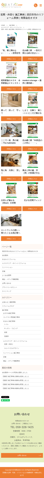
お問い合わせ (6, 283)
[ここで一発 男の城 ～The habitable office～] (11, 130)
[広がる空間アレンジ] (32, 190)
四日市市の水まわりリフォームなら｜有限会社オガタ (20, 251)
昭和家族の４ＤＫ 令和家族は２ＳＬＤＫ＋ (10, 81)
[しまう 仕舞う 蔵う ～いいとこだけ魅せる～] (32, 100)
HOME (3, 25)
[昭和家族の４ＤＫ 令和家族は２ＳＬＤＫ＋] (11, 70)
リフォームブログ (8, 306)
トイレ (6, 324)
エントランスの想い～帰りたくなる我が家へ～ (10, 233)
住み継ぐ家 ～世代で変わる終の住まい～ (32, 51)
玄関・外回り (8, 344)
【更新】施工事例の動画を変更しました (15, 380)
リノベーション (7, 267)
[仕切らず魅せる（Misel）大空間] (11, 190)
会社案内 (5, 255)
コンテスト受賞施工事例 (11, 317)
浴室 (5, 332)
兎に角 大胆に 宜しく (10, 171)
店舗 (3, 271)
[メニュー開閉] (41, 5)
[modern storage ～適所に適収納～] (32, 70)
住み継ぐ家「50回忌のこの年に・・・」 (32, 141)
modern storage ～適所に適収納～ (31, 81)
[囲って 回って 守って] (11, 100)
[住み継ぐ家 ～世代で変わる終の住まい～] (32, 40)
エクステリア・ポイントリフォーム (11, 27)
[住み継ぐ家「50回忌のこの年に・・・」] (32, 130)
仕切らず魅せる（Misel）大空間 (8, 201)
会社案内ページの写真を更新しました (15, 372)
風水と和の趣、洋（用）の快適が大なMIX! (31, 173)
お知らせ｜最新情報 (9, 302)
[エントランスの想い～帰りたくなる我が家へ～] (11, 220)
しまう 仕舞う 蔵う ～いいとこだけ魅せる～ (32, 113)
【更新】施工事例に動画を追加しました (15, 376)
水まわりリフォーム (9, 259)
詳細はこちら (11, 59)
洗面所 (6, 336)
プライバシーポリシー (9, 287)
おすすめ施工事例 (9, 313)
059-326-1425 (25, 427)
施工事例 (12, 25)
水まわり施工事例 (9, 321)
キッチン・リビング (11, 328)
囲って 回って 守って (10, 111)
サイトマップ (6, 291)
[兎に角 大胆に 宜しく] (11, 160)
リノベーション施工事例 (11, 353)
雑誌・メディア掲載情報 (10, 279)
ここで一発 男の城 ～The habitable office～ (10, 143)
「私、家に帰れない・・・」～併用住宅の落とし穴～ (10, 53)
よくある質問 (6, 275)
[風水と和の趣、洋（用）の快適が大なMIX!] (32, 160)
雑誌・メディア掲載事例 (11, 361)
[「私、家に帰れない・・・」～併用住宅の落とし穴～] (11, 40)
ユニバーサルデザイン (11, 348)
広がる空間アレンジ (32, 200)
